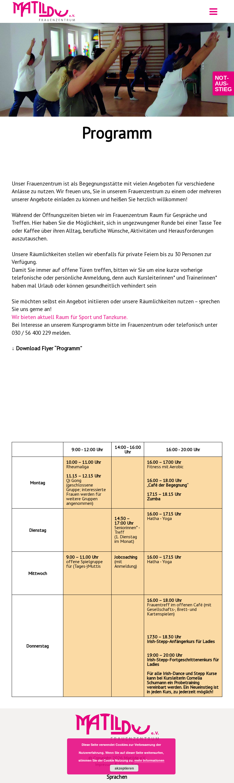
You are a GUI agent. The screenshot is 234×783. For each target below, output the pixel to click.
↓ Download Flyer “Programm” (47, 348)
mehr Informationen (149, 760)
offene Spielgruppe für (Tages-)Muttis (84, 561)
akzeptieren (124, 768)
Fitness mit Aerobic (165, 464)
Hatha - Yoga (164, 516)
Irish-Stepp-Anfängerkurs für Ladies (181, 639)
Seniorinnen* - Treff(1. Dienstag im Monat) (127, 529)
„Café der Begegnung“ (168, 482)
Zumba (164, 496)
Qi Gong (83, 478)
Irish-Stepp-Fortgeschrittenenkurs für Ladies (183, 659)
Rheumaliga (83, 464)
